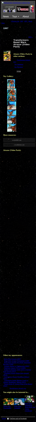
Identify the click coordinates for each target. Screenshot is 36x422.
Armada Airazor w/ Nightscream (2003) (16, 366)
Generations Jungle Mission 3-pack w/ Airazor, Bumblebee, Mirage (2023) (15, 381)
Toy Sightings (18, 64)
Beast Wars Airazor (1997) (12, 359)
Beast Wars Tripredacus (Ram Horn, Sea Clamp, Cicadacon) (30, 407)
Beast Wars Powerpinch (7, 407)
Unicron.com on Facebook (18, 418)
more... (30, 37)
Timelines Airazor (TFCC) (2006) (15, 368)
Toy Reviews (18, 67)
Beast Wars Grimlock (17, 407)
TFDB (19, 71)
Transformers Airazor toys (18, 388)
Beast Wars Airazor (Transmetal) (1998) (16, 361)
